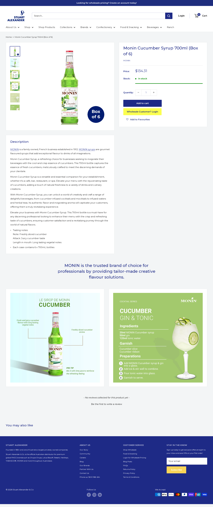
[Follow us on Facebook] (89, 495)
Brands (84, 27)
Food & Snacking (129, 27)
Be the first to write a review (106, 404)
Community (85, 454)
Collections (66, 27)
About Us (11, 27)
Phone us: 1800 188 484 (90, 477)
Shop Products (47, 27)
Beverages (153, 27)
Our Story (84, 450)
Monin (126, 60)
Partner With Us (86, 469)
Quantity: (128, 92)
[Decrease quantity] (138, 92)
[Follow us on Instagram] (94, 495)
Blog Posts (127, 461)
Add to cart (142, 103)
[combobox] (98, 16)
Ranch (170, 27)
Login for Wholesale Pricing (134, 458)
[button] (106, 404)
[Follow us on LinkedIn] (100, 495)
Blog (82, 461)
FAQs (125, 465)
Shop (27, 27)
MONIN (14, 149)
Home (9, 37)
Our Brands (85, 465)
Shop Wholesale (129, 450)
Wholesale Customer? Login (142, 111)
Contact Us (84, 473)
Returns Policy (129, 469)
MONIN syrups (87, 149)
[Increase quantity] (154, 92)
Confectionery (104, 27)
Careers (83, 458)
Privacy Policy (129, 473)
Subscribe (176, 469)
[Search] (168, 16)
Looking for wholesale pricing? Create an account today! (107, 3)
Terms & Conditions (131, 477)
